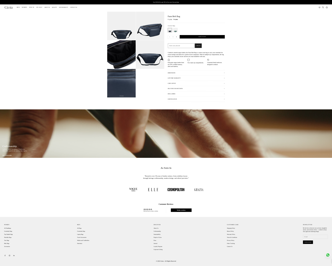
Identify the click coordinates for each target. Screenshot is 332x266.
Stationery (79, 243)
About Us (156, 228)
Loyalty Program (158, 246)
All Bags (79, 228)
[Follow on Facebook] (5, 255)
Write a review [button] (181, 210)
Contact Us (229, 246)
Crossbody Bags (8, 231)
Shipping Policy (231, 228)
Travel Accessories (81, 237)
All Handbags (7, 228)
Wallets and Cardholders (83, 240)
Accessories (7, 246)
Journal (155, 243)
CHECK (198, 45)
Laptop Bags (80, 234)
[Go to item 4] (199, 189)
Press (155, 240)
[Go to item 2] (153, 189)
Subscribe (308, 242)
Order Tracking (231, 243)
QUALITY (54, 7)
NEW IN (31, 7)
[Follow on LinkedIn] (14, 255)
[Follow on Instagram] (9, 255)
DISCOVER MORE (7, 155)
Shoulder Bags (7, 237)
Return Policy (230, 231)
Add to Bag (202, 36)
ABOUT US (47, 7)
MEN (18, 7)
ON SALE (39, 7)
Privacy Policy (230, 240)
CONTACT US (73, 7)
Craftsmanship (157, 231)
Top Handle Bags (8, 234)
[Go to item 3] (176, 189)
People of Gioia (158, 237)
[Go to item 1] (133, 189)
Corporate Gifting (158, 249)
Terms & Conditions (232, 237)
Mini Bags (6, 243)
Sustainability (157, 234)
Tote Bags (6, 240)
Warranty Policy (231, 234)
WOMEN (24, 7)
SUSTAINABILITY (63, 7)
